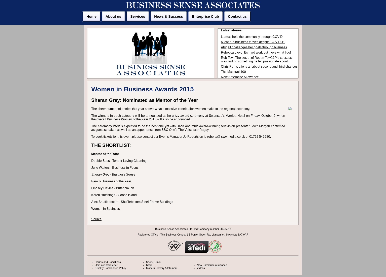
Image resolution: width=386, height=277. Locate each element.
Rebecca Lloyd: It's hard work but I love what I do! (256, 52)
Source (96, 219)
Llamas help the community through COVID (252, 36)
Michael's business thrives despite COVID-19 (253, 42)
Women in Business (105, 208)
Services (137, 16)
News (149, 265)
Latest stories (231, 30)
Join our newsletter (106, 265)
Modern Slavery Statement (161, 268)
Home (91, 16)
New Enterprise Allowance (240, 77)
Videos (201, 268)
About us (113, 16)
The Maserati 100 (233, 71)
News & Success (168, 16)
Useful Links (153, 262)
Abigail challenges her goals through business (254, 47)
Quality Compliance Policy (110, 268)
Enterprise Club (205, 16)
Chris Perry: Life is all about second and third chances (259, 66)
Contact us (237, 16)
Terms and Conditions (108, 262)
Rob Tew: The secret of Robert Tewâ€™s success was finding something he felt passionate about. (256, 59)
